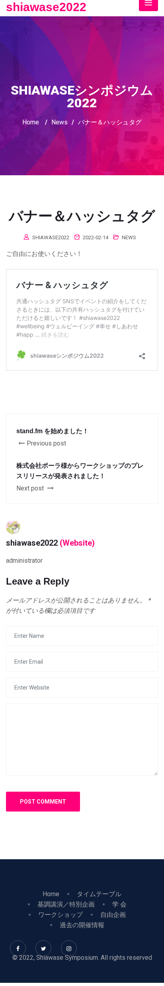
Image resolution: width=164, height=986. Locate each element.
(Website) (77, 543)
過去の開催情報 (82, 925)
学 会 (119, 904)
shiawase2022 (46, 7)
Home (30, 122)
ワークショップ (60, 914)
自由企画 (113, 914)
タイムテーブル (99, 894)
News (129, 237)
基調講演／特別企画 (66, 904)
